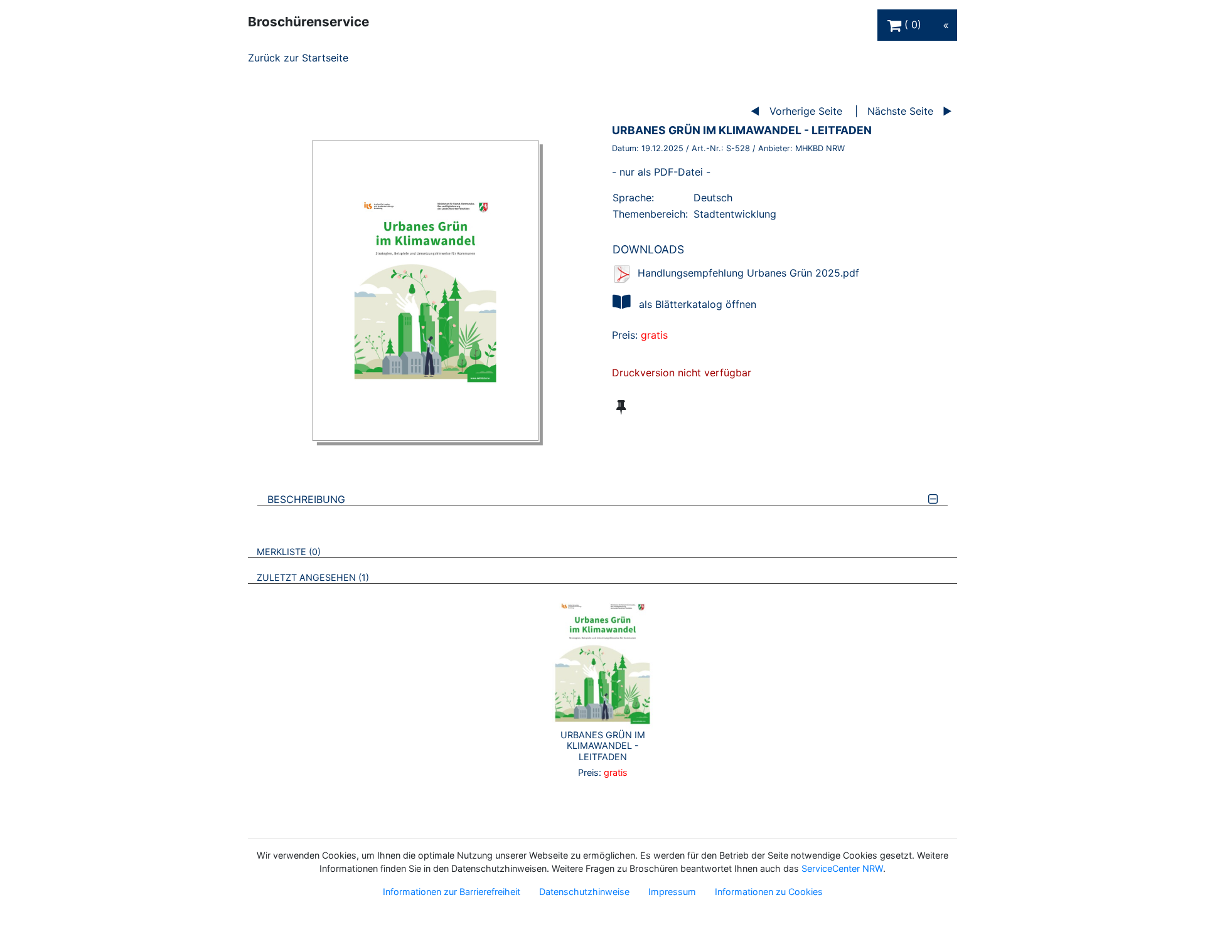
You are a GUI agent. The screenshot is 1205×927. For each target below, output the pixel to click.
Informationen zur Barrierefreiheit (451, 891)
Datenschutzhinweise (584, 891)
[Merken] (621, 407)
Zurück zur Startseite (298, 57)
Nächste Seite (900, 111)
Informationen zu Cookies (769, 891)
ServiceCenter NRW (842, 868)
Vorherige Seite (805, 111)
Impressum (672, 891)
